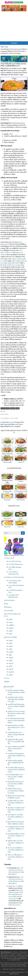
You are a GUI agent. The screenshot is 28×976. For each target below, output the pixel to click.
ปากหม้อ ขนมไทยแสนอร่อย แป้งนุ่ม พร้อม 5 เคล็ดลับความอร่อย (16, 755)
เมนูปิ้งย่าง (11, 625)
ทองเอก (21, 518)
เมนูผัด (9, 259)
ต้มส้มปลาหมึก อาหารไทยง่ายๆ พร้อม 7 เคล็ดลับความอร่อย (15, 843)
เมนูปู (10, 655)
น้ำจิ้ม (5, 607)
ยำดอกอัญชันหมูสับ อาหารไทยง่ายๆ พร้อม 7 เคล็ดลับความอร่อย (15, 777)
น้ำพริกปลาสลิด (7, 491)
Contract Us (12, 969)
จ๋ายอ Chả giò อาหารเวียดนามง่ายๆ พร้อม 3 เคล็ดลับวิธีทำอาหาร (13, 65)
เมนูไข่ (17, 263)
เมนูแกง (14, 259)
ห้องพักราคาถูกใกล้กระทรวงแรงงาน (15, 894)
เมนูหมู (18, 261)
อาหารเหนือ (11, 585)
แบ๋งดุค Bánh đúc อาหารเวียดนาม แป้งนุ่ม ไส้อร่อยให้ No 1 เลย (16, 734)
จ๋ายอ (3, 411)
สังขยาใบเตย (7, 518)
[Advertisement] (14, 27)
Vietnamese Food (13, 574)
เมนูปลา (10, 646)
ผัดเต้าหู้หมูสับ (21, 453)
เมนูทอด (19, 259)
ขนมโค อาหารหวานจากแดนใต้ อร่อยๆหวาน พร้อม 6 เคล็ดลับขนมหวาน (16, 713)
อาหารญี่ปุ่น (12, 252)
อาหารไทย (11, 561)
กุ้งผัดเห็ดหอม (21, 445)
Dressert (12, 600)
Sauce (9, 607)
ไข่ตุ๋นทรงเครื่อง (7, 462)
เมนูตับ (10, 660)
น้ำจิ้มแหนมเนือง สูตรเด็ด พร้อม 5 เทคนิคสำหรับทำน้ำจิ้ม (16, 763)
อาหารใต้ (11, 590)
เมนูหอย (10, 658)
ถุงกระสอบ (8, 424)
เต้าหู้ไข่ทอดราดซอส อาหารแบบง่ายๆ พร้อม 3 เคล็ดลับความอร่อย (16, 784)
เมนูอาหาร (7, 244)
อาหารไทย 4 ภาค (9, 577)
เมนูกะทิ (10, 669)
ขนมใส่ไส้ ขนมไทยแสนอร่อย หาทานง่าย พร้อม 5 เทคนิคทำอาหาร (16, 706)
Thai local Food (19, 577)
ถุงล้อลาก (13, 874)
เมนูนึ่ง (5, 261)
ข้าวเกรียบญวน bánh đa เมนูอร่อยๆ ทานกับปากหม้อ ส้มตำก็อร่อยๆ (16, 720)
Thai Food (18, 561)
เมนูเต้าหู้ (11, 672)
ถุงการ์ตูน (21, 872)
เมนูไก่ (22, 261)
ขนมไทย (9, 265)
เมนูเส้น (10, 675)
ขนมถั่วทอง (20, 527)
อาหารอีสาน (12, 595)
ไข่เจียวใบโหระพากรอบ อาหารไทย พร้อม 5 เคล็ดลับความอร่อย (16, 791)
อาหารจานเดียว (8, 610)
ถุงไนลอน (15, 872)
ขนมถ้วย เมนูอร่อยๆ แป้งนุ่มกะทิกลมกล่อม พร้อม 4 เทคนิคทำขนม (16, 692)
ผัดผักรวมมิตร (7, 445)
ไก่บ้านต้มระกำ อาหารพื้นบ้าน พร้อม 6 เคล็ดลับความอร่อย (15, 817)
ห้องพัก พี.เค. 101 (13, 886)
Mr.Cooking (5, 414)
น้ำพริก (5, 265)
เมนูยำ (14, 261)
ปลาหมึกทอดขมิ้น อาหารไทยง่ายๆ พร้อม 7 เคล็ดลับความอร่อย (16, 836)
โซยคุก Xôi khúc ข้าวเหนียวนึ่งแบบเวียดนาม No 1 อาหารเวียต (16, 727)
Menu (15, 43)
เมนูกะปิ (10, 663)
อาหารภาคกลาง (13, 580)
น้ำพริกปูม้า (7, 500)
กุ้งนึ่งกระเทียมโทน (7, 453)
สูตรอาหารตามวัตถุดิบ (10, 637)
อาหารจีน (6, 252)
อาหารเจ (15, 265)
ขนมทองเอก (7, 527)
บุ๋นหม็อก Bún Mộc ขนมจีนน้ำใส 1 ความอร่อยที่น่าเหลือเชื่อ (16, 741)
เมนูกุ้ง (5, 263)
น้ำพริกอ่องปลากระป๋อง (20, 491)
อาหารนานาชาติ (9, 558)
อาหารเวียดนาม (5, 300)
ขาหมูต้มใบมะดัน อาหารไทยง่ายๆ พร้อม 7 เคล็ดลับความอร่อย (16, 829)
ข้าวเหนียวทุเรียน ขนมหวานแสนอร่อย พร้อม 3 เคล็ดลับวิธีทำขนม (16, 770)
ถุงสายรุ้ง (11, 422)
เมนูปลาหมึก (11, 263)
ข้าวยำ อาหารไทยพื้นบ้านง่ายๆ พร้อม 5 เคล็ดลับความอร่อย (15, 850)
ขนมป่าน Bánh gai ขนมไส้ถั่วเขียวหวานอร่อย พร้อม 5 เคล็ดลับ (16, 748)
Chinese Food (18, 564)
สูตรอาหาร (19, 242)
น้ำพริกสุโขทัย (21, 500)
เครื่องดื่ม (6, 681)
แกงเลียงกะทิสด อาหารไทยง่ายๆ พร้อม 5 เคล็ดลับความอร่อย (15, 803)
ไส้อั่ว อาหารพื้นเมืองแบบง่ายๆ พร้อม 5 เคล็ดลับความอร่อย (15, 857)
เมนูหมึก (10, 652)
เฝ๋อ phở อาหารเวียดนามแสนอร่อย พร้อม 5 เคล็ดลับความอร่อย (16, 810)
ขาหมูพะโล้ (21, 462)
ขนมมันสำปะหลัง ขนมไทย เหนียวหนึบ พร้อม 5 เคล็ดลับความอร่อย (16, 699)
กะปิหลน (20, 481)
